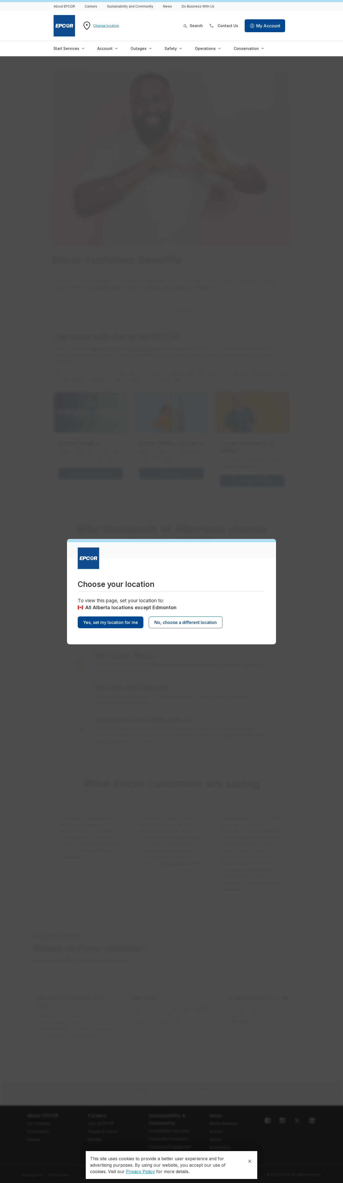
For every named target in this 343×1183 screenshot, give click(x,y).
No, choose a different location (185, 622)
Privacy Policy (140, 1171)
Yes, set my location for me (110, 622)
